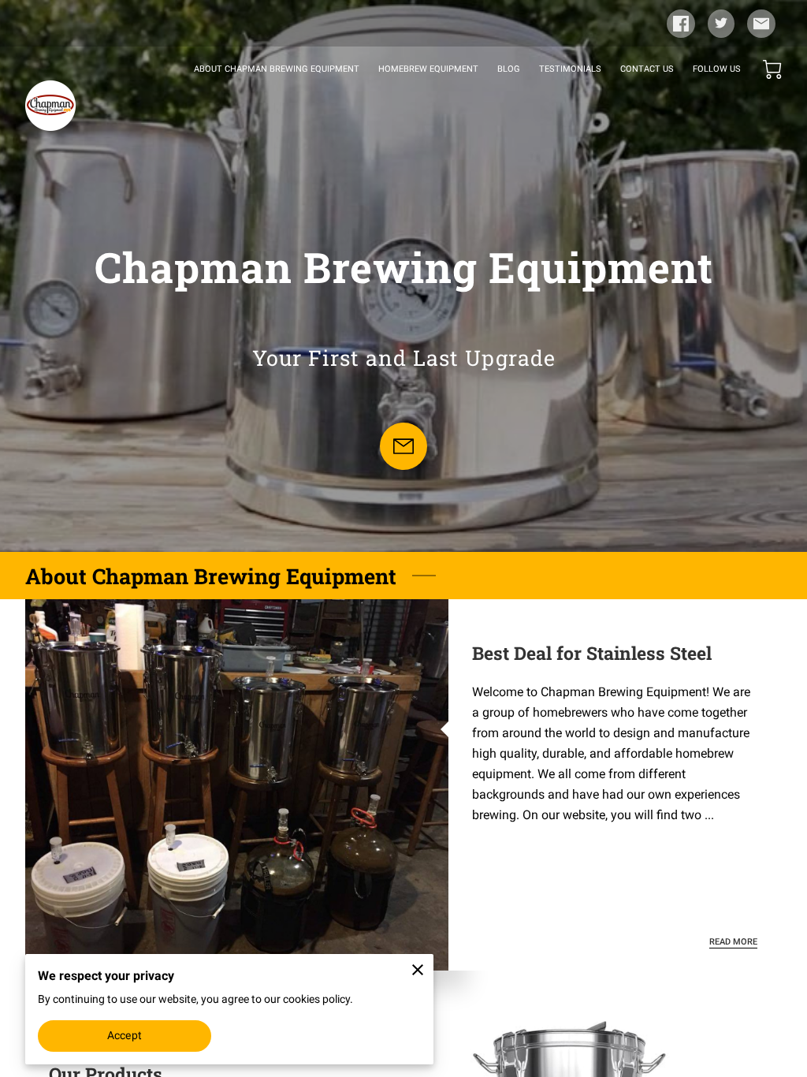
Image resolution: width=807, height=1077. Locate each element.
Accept (124, 1035)
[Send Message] (403, 446)
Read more (733, 942)
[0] (772, 69)
